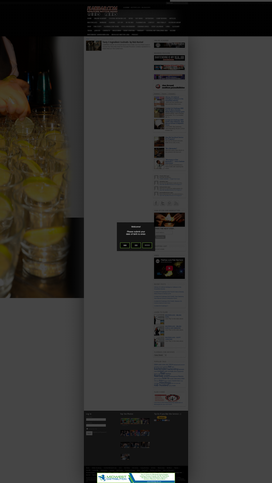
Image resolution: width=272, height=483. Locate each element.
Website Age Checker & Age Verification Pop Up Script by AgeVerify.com (269, 482)
